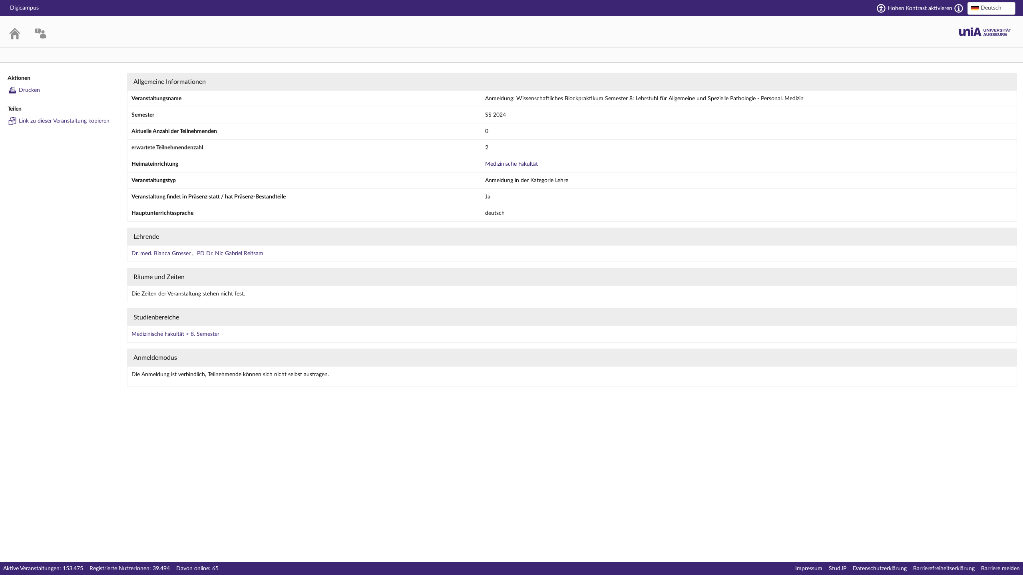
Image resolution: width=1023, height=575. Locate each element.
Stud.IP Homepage (985, 32)
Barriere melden (1000, 568)
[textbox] (991, 8)
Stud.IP (837, 568)
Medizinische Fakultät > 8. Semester (175, 334)
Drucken (29, 90)
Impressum (808, 568)
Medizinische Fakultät (511, 164)
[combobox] (991, 8)
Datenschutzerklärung (880, 568)
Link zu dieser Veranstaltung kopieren (64, 121)
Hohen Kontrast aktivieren (920, 8)
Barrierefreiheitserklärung (944, 568)
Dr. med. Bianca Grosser (161, 253)
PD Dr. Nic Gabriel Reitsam (230, 253)
